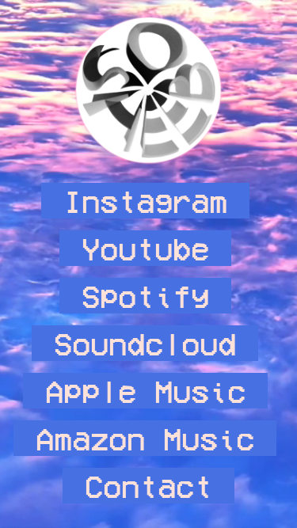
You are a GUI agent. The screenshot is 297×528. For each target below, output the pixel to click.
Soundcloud (145, 343)
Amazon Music (144, 438)
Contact (148, 486)
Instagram (145, 201)
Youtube (145, 248)
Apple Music (145, 391)
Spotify (145, 296)
